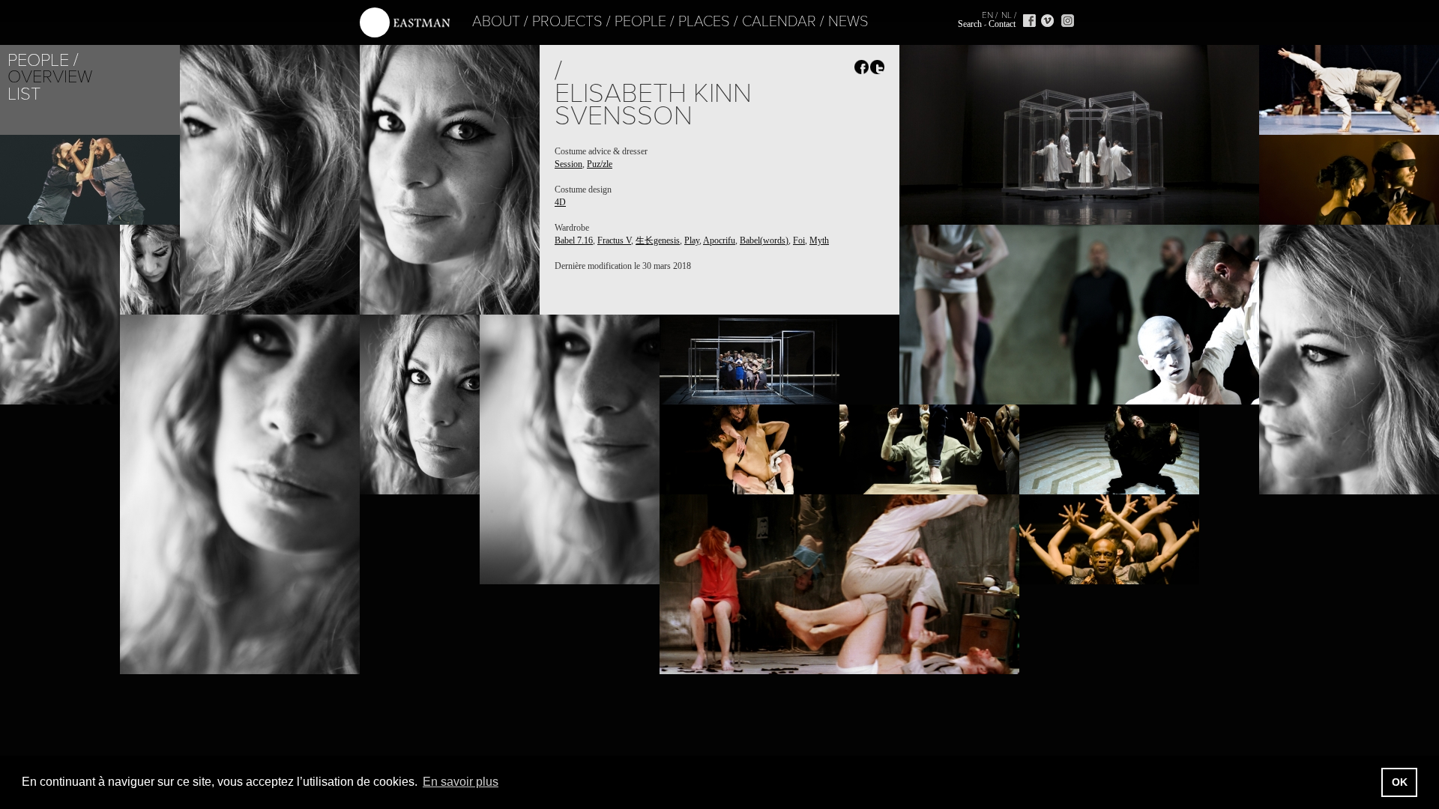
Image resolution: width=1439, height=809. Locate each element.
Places (704, 22)
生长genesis (658, 240)
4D (560, 202)
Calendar (779, 22)
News (848, 22)
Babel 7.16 (574, 240)
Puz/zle (599, 164)
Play (691, 240)
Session (568, 164)
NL (1006, 15)
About (496, 22)
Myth (819, 240)
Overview (49, 77)
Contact (1002, 24)
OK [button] (1400, 782)
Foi (799, 240)
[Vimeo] (1047, 20)
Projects (567, 22)
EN (987, 15)
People (640, 22)
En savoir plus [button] (460, 781)
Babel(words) (764, 240)
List (23, 94)
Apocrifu (719, 240)
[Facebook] (1029, 20)
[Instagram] (1067, 20)
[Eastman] (405, 22)
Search (970, 24)
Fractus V (614, 240)
